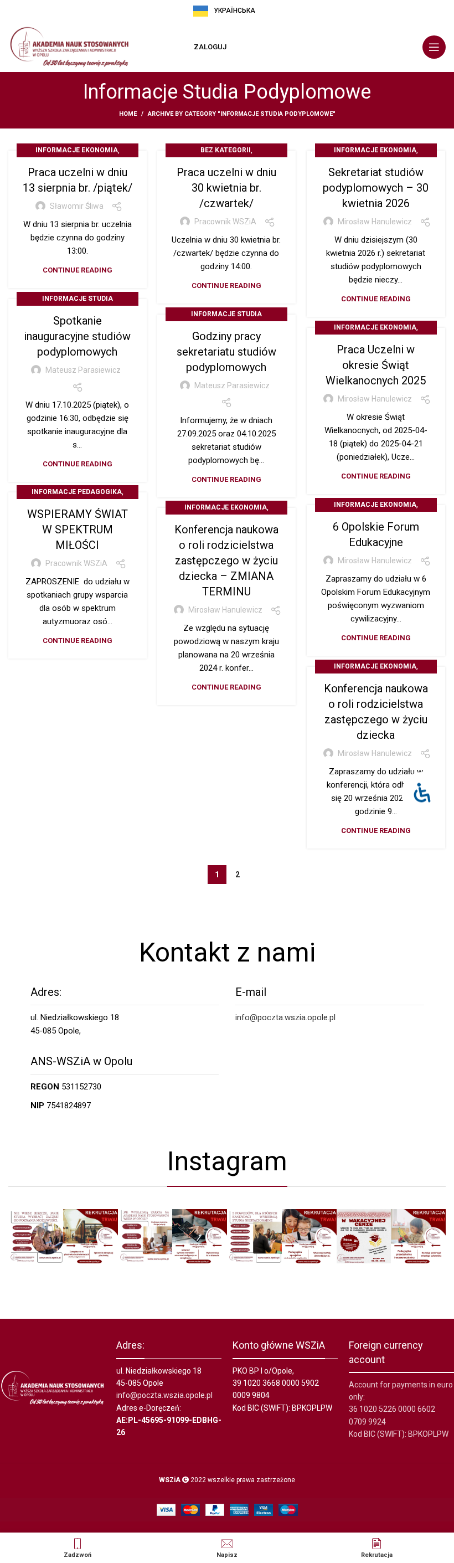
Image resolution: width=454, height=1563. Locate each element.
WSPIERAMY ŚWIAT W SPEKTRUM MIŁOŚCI (77, 529)
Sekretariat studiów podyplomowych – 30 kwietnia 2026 (376, 188)
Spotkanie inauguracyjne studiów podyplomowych (77, 336)
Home (128, 113)
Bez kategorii (225, 150)
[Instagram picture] (35, 1236)
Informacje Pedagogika (77, 492)
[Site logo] (69, 47)
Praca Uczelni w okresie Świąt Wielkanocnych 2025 (376, 365)
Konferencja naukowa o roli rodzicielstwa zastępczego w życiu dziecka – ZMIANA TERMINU (226, 560)
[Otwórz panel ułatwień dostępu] (422, 793)
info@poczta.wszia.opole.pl (285, 1017)
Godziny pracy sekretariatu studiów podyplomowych (226, 352)
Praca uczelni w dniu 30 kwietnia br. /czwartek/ (226, 188)
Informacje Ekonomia (76, 150)
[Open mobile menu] (434, 47)
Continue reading (77, 270)
